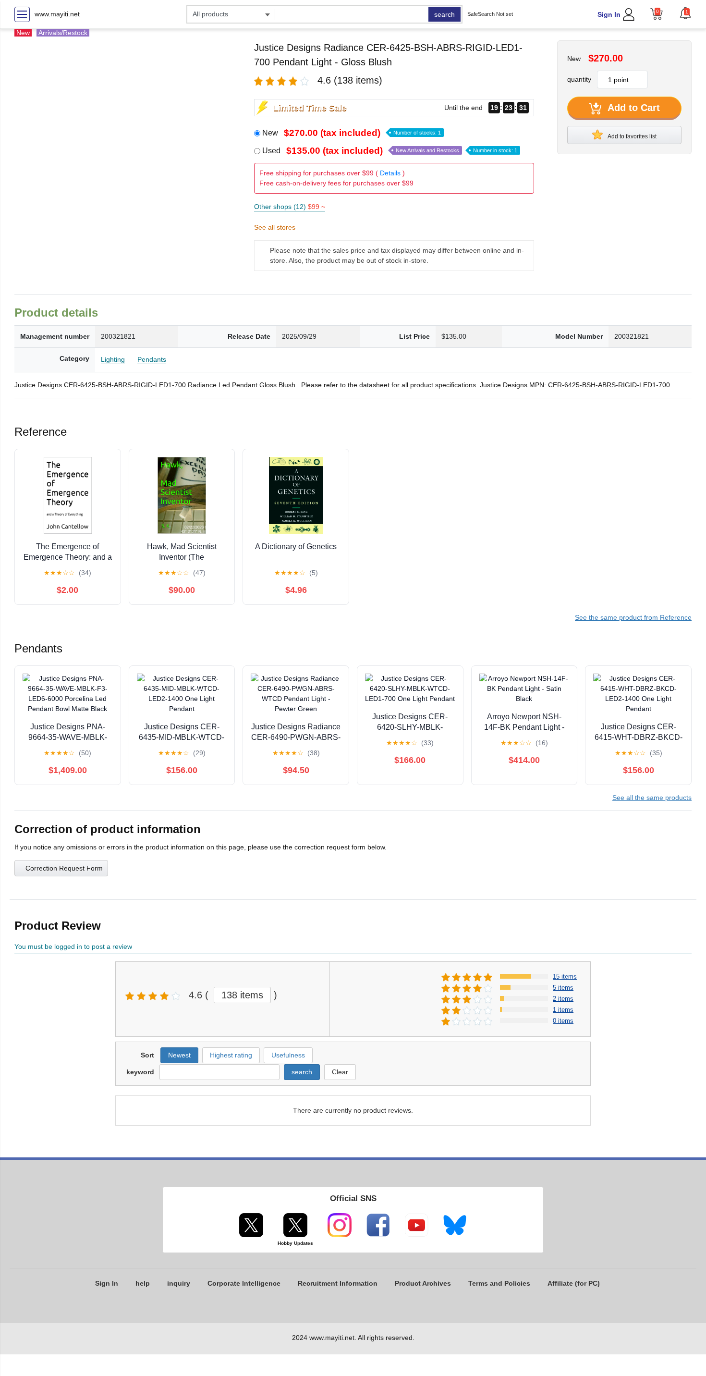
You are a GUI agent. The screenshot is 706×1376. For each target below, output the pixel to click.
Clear (340, 1072)
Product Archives (423, 1283)
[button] (685, 13)
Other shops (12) (289, 206)
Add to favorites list (632, 136)
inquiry (178, 1283)
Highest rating (231, 1055)
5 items (563, 987)
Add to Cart (632, 107)
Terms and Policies (499, 1283)
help (142, 1283)
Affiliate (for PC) (574, 1283)
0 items (563, 1020)
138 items (242, 995)
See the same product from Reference (633, 617)
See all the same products (652, 797)
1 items (563, 1009)
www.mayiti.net (57, 14)
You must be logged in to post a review (73, 946)
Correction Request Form (64, 868)
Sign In (609, 14)
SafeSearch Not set (490, 14)
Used (389, 151)
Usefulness (288, 1055)
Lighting (113, 359)
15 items (565, 976)
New (351, 133)
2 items (563, 998)
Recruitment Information (337, 1283)
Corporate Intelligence (243, 1283)
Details (390, 173)
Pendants (151, 359)
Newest (179, 1055)
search (444, 14)
